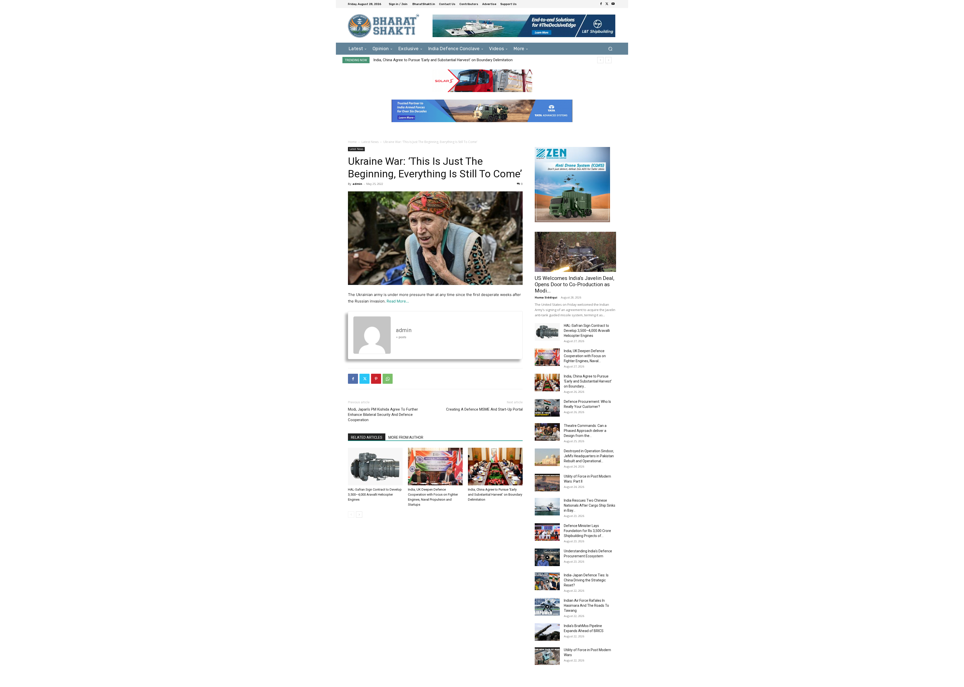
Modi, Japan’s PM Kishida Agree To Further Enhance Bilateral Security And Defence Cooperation (383, 414)
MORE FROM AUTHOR (405, 437)
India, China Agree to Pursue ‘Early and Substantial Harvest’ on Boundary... (588, 381)
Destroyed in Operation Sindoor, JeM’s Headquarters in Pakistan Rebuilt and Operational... (589, 456)
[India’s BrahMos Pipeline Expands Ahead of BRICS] (547, 632)
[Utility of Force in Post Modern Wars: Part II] (547, 482)
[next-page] (359, 514)
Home (352, 142)
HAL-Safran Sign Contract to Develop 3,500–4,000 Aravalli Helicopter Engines (375, 494)
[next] (608, 60)
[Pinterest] (376, 379)
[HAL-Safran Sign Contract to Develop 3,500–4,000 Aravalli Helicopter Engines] (375, 466)
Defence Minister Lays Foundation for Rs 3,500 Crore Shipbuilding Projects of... (587, 531)
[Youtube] (613, 4)
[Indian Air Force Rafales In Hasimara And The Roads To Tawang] (547, 607)
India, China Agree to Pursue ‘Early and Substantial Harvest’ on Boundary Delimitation (495, 494)
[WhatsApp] (388, 379)
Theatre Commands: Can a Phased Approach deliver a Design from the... (585, 431)
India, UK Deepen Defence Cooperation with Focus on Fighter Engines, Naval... (585, 356)
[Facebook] (601, 4)
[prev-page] (351, 514)
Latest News (370, 142)
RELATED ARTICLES (366, 437)
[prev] (600, 60)
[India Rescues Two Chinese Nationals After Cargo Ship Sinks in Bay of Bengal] (547, 506)
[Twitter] (607, 4)
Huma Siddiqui (546, 297)
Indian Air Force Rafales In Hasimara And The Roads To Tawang (586, 605)
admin (357, 184)
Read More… (398, 301)
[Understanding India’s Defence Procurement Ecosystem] (547, 557)
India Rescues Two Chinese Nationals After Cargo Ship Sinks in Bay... (589, 505)
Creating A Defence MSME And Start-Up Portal (484, 409)
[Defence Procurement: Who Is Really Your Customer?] (547, 408)
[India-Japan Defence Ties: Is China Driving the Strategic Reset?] (547, 581)
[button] (610, 48)
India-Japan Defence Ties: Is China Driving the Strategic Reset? (586, 580)
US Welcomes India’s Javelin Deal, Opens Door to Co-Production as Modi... (574, 284)
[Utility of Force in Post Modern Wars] (547, 656)
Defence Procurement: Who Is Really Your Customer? (417, 60)
